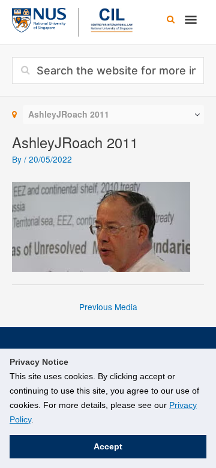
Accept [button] (108, 446)
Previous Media (108, 307)
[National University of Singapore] (39, 19)
